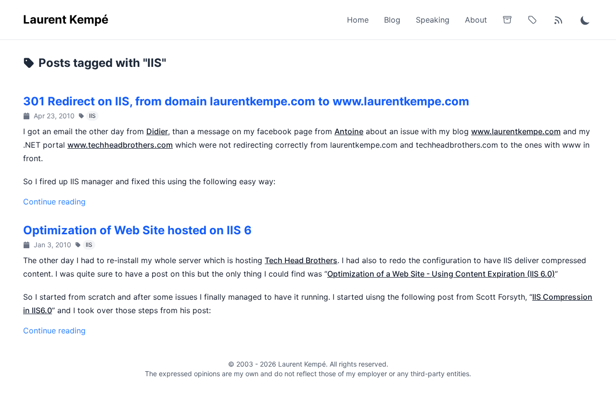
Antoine (348, 131)
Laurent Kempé (65, 19)
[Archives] (507, 19)
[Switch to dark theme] (585, 20)
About (476, 20)
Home (358, 20)
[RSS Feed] (558, 20)
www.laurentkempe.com (516, 131)
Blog (392, 20)
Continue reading (54, 201)
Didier (157, 131)
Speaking (432, 20)
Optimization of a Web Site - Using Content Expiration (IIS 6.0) (441, 274)
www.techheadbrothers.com (120, 145)
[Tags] (532, 19)
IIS (92, 115)
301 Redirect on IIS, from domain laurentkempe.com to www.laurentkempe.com (246, 101)
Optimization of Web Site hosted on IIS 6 (137, 230)
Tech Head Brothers (301, 260)
